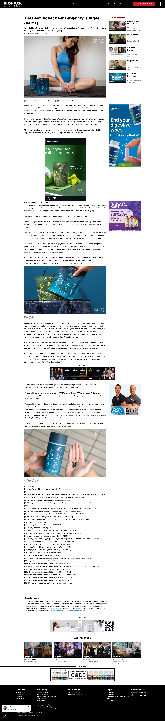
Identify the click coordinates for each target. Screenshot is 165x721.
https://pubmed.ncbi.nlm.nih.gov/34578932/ (45, 561)
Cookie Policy (111, 694)
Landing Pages (41, 700)
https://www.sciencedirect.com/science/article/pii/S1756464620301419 (55, 533)
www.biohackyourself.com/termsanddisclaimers (68, 611)
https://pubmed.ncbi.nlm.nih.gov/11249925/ (44, 525)
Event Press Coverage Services (46, 704)
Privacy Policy (111, 692)
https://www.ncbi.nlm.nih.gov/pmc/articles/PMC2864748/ (50, 569)
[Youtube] (141, 695)
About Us (18, 692)
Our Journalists (20, 694)
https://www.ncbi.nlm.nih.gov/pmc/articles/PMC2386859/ (49, 547)
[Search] (159, 4)
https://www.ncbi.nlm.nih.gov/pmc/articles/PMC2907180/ (49, 536)
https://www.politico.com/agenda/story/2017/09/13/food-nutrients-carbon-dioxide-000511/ (62, 508)
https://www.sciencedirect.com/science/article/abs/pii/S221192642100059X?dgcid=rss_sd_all (64, 566)
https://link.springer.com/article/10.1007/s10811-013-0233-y (50, 517)
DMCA (108, 699)
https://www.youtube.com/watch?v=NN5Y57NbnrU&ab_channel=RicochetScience (58, 514)
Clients (39, 702)
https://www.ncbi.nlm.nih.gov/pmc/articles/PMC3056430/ (50, 577)
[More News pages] (67, 3)
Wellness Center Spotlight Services (47, 706)
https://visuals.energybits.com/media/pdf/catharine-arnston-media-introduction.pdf (59, 519)
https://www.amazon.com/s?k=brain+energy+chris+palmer (50, 583)
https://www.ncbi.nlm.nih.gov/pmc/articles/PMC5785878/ (48, 489)
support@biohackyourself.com (140, 692)
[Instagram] (132, 695)
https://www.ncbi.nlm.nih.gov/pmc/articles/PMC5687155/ (49, 550)
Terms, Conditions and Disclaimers (118, 696)
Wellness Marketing (42, 694)
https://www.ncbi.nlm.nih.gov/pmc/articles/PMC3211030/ (49, 544)
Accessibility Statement (114, 701)
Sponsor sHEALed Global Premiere (46, 696)
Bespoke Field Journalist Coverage (47, 708)
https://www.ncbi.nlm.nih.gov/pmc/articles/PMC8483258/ (50, 580)
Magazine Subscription (74, 692)
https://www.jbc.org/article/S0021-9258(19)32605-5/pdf (49, 572)
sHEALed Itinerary (42, 698)
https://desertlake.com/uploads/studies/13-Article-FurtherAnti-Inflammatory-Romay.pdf (61, 558)
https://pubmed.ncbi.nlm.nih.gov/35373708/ (45, 555)
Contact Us (19, 696)
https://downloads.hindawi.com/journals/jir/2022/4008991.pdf (52, 575)
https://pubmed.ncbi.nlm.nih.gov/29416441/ (44, 552)
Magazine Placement (43, 692)
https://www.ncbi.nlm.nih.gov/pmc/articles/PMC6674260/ (49, 500)
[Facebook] (145, 695)
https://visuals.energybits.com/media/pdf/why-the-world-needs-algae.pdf (55, 511)
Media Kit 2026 (20, 698)
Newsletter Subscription (75, 694)
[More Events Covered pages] (105, 3)
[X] (136, 695)
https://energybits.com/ (37, 522)
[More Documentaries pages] (89, 3)
